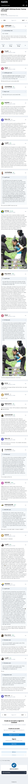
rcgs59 (6, 143)
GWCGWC (7, 482)
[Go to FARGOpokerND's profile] (2, 505)
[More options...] (25, 26)
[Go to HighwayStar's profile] (2, 404)
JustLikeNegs (8, 86)
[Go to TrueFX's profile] (2, 51)
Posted (10, 26)
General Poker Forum (13, 15)
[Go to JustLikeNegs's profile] (2, 87)
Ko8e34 (7, 394)
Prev (4, 20)
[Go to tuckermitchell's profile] (2, 415)
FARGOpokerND (9, 504)
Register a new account (14, 734)
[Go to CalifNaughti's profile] (2, 26)
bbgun (6, 68)
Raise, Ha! (4, 14)
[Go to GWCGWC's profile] (2, 483)
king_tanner (8, 273)
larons (6, 383)
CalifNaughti (8, 25)
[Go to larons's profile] (2, 383)
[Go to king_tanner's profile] (2, 274)
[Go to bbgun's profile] (2, 68)
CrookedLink (8, 449)
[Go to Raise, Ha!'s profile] (2, 120)
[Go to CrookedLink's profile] (2, 450)
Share (14, 752)
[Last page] (26, 20)
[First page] (2, 20)
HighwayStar (8, 403)
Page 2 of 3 (13, 20)
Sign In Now (14, 743)
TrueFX (7, 51)
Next (23, 20)
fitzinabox (7, 583)
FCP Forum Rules (6, 772)
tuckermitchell (9, 414)
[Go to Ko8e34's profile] (2, 394)
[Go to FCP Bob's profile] (2, 211)
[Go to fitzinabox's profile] (2, 584)
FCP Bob (7, 211)
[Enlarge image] (14, 249)
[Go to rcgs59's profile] (2, 143)
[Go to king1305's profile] (2, 103)
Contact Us (14, 782)
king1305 (7, 102)
